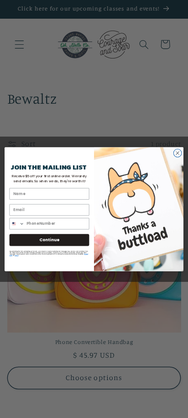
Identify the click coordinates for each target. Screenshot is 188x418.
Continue (49, 240)
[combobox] (17, 223)
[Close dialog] (177, 153)
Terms (16, 255)
